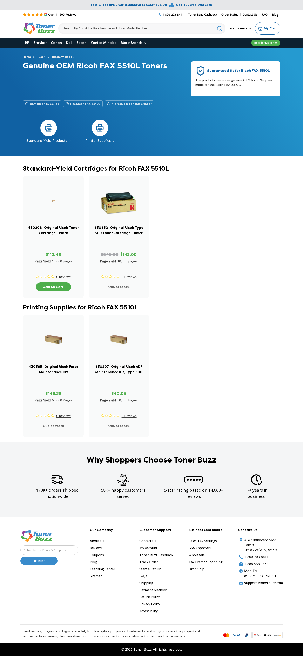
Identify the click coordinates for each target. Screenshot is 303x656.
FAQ (265, 14)
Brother (40, 43)
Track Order (148, 562)
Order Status (229, 14)
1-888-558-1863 (256, 564)
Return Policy (149, 597)
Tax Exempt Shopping (206, 562)
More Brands (132, 43)
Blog (275, 14)
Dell (69, 43)
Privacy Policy (149, 604)
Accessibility (148, 611)
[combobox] (141, 28)
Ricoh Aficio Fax (63, 57)
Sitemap (96, 576)
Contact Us (250, 14)
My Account (239, 28)
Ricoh (41, 57)
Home (27, 57)
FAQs (143, 576)
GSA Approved (200, 548)
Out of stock (119, 287)
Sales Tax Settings (203, 541)
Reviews (96, 548)
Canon (56, 43)
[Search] (219, 28)
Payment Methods (153, 590)
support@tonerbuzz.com (263, 582)
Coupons (97, 555)
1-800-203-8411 (256, 557)
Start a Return (150, 569)
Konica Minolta (104, 43)
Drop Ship (196, 569)
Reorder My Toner (265, 43)
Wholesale (197, 555)
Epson (81, 43)
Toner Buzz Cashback (202, 14)
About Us (97, 541)
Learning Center (102, 569)
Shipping (146, 583)
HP (27, 43)
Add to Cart (53, 287)
